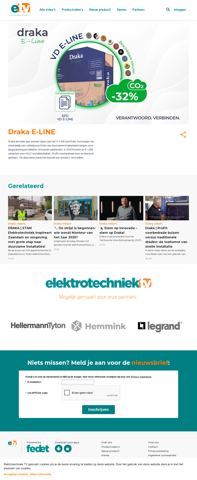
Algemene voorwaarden (162, 455)
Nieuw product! (100, 10)
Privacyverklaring (158, 451)
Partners (139, 10)
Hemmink (98, 326)
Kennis (121, 10)
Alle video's (47, 10)
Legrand (158, 326)
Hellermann (38, 326)
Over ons (106, 442)
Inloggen (180, 10)
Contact (153, 447)
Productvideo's (72, 10)
